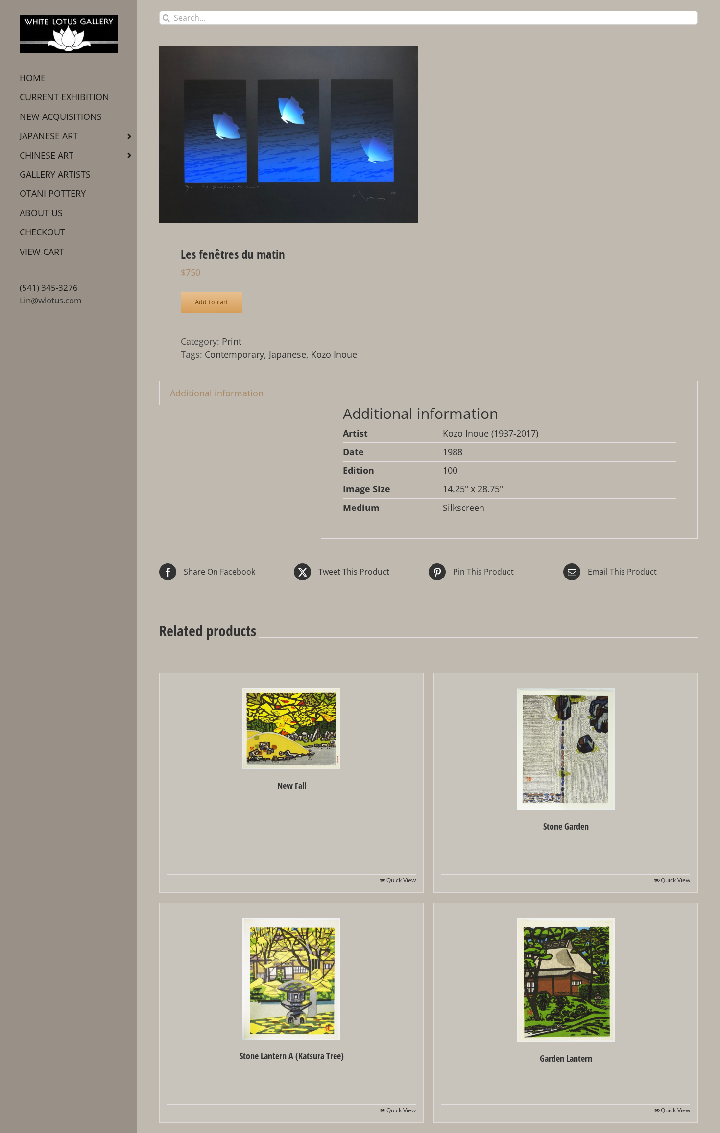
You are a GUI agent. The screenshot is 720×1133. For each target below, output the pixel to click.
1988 (452, 452)
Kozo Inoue (334, 354)
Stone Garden (566, 826)
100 (450, 470)
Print (231, 341)
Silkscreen (463, 507)
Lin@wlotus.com (51, 300)
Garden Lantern (566, 1058)
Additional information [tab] (217, 393)
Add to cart (211, 302)
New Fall (291, 785)
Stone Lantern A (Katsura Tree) (292, 1056)
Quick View (401, 880)
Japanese (287, 354)
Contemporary (234, 354)
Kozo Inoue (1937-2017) (490, 433)
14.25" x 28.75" (473, 489)
